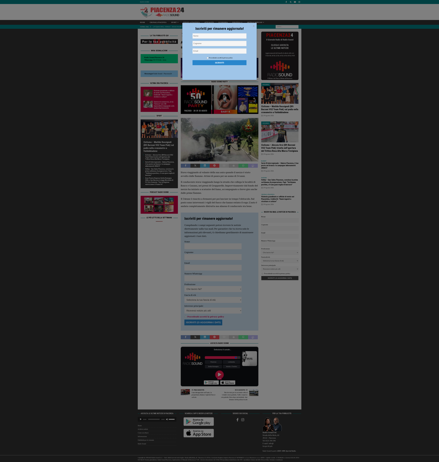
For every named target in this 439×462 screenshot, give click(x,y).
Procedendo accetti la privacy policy (221, 58)
